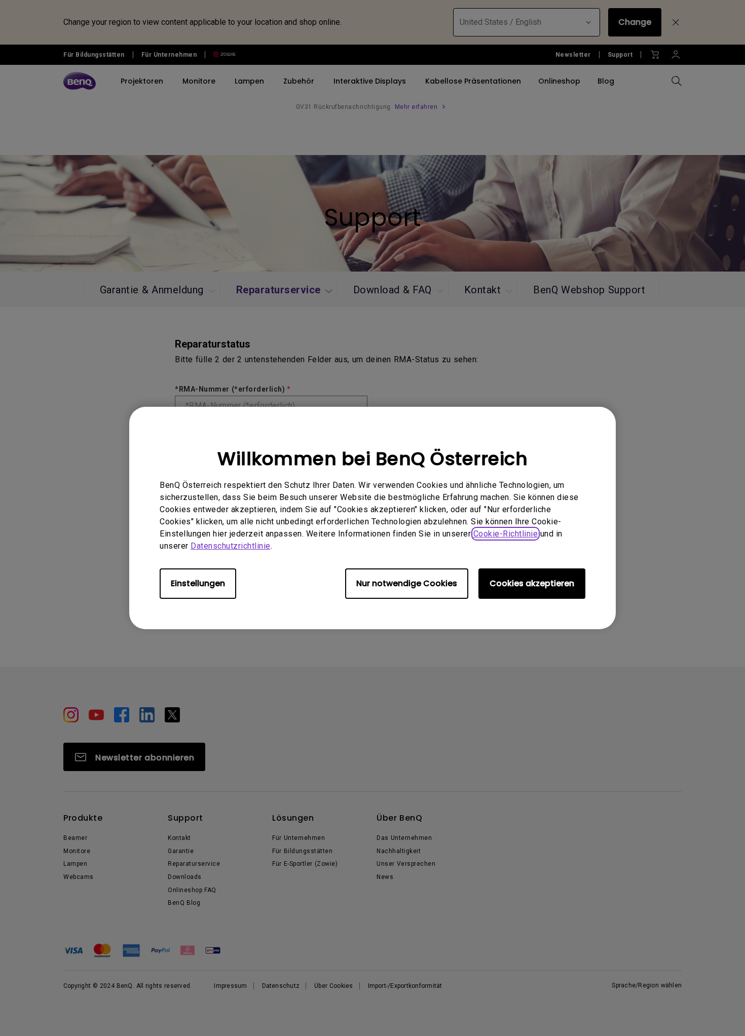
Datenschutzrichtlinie (231, 546)
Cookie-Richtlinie (505, 534)
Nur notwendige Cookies (406, 583)
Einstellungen (198, 583)
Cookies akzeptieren (532, 583)
